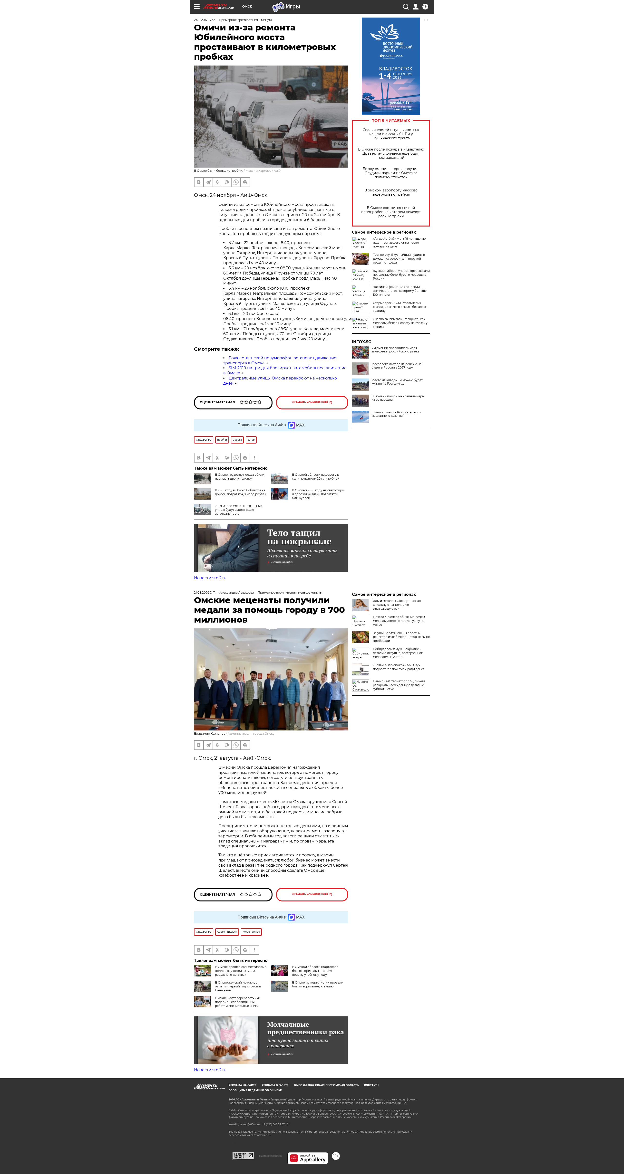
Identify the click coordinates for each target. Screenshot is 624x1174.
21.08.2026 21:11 (204, 592)
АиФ (277, 170)
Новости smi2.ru (210, 578)
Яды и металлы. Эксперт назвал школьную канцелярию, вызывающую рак (397, 604)
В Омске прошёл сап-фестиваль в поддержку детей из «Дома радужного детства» (240, 970)
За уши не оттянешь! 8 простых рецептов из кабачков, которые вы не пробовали (401, 637)
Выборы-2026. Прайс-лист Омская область (326, 1085)
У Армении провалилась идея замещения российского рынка (395, 349)
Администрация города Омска (251, 733)
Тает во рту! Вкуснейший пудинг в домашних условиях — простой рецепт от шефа (399, 258)
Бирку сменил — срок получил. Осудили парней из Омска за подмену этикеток (391, 173)
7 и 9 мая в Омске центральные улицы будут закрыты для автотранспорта (238, 509)
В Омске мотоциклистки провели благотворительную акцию (317, 984)
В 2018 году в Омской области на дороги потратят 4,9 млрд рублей (240, 492)
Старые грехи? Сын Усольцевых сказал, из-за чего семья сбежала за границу (400, 306)
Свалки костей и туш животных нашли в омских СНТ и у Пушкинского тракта (391, 134)
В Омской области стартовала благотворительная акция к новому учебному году (315, 970)
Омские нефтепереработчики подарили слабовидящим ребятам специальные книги (237, 1002)
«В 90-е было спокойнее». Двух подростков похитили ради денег (398, 667)
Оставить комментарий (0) (312, 402)
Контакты (371, 1085)
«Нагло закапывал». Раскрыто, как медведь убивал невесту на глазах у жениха (400, 323)
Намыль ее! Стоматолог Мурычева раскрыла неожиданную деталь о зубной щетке (399, 685)
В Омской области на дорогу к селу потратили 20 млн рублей (315, 476)
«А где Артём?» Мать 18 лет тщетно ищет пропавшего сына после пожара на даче (399, 242)
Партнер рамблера (270, 1155)
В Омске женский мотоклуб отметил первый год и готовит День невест (238, 986)
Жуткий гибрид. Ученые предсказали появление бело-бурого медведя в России (401, 274)
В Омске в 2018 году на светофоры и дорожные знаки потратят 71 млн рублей (318, 494)
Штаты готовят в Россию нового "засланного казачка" (396, 414)
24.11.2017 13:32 (204, 20)
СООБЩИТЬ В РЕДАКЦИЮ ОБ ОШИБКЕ (255, 1090)
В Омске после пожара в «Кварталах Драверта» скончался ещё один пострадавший (391, 153)
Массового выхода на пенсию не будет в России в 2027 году (396, 365)
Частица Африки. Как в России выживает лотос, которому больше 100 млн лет (400, 290)
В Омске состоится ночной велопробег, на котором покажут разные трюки (391, 212)
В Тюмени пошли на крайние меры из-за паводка (397, 398)
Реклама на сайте (242, 1085)
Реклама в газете (275, 1085)
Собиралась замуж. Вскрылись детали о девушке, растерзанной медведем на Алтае (398, 653)
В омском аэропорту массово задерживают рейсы (391, 192)
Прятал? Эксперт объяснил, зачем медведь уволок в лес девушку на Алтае (399, 620)
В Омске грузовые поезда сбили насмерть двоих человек (239, 476)
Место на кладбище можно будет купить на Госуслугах (397, 382)
